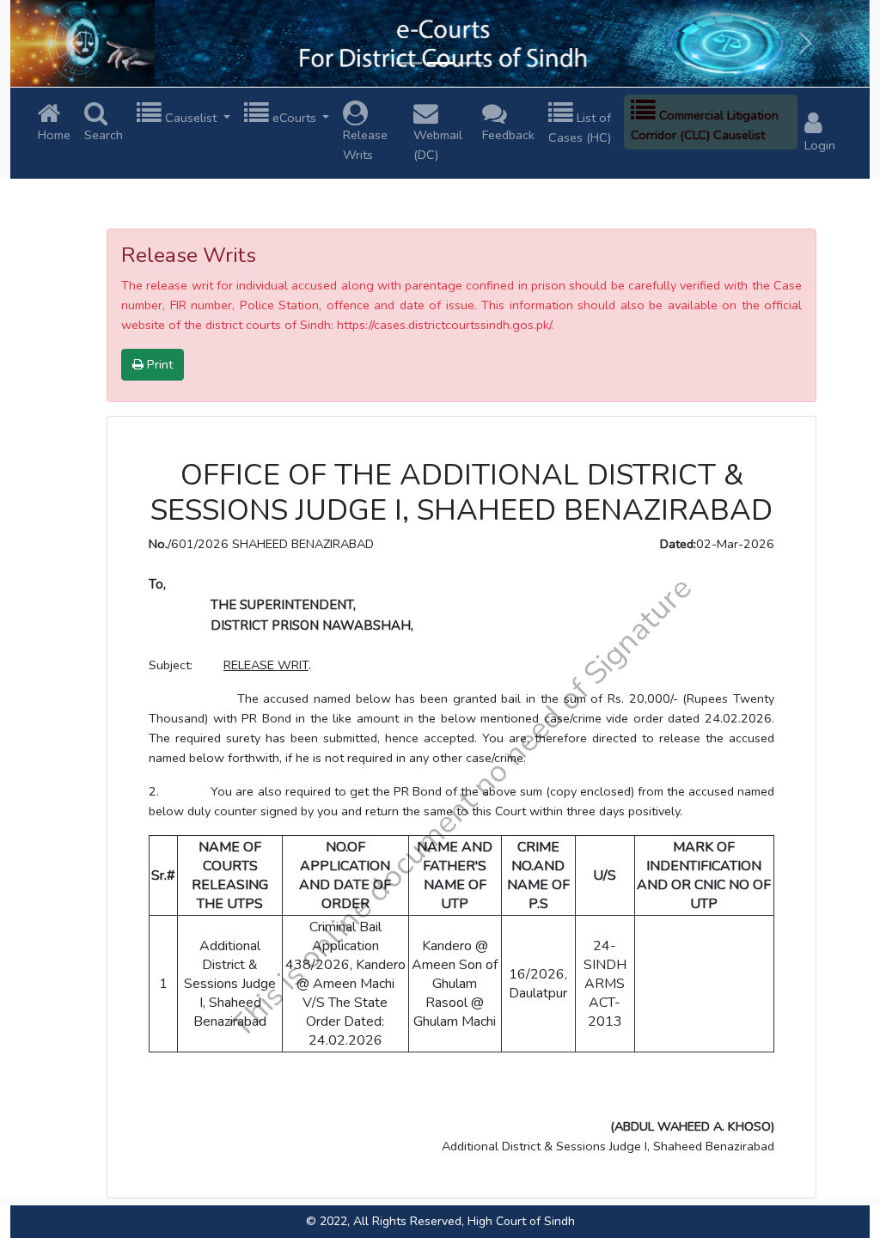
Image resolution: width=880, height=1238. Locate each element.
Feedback (508, 134)
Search (103, 134)
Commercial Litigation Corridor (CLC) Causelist (705, 125)
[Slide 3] (471, 63)
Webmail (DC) (437, 144)
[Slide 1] (409, 63)
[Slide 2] (440, 63)
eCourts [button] (294, 117)
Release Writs (365, 144)
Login (819, 145)
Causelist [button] (191, 117)
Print (158, 364)
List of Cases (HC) (579, 127)
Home (54, 134)
